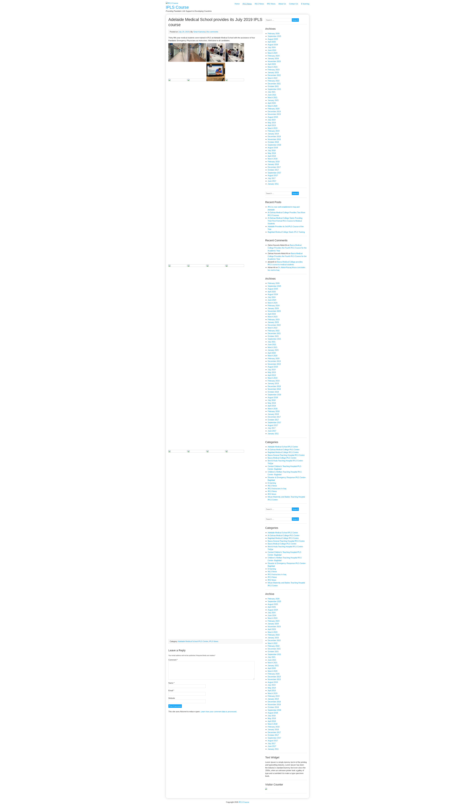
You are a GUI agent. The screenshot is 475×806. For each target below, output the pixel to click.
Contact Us (293, 4)
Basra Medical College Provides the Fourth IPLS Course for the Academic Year (287, 248)
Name (171, 683)
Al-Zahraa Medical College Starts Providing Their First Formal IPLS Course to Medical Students (285, 221)
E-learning (305, 4)
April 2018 (272, 156)
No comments (212, 32)
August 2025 (273, 39)
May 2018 (272, 153)
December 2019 (274, 111)
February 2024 (273, 56)
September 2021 (274, 89)
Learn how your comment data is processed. (219, 711)
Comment (173, 660)
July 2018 (271, 150)
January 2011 (273, 184)
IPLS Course (177, 7)
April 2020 (272, 103)
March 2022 (272, 78)
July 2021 (271, 92)
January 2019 (273, 134)
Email (171, 690)
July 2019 (271, 120)
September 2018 (274, 145)
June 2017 (272, 181)
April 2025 (272, 42)
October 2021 (273, 86)
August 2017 (273, 175)
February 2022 (273, 81)
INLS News (259, 4)
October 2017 (273, 170)
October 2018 (273, 142)
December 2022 (274, 75)
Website (171, 698)
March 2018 (272, 159)
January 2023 (273, 72)
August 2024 (273, 45)
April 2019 (272, 125)
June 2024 (272, 50)
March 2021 (272, 97)
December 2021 (274, 84)
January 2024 (273, 58)
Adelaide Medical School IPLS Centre (193, 641)
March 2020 (272, 106)
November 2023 (274, 61)
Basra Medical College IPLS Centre (282, 458)
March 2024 (272, 53)
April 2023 (272, 64)
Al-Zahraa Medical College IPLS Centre (283, 449)
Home (237, 4)
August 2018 (273, 148)
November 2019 (274, 114)
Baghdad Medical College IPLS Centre (283, 452)
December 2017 (274, 167)
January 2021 (273, 100)
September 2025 (274, 36)
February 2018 (273, 162)
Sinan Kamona (199, 32)
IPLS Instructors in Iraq (277, 488)
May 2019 (272, 123)
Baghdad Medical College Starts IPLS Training (286, 232)
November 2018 (274, 139)
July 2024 (271, 47)
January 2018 (273, 164)
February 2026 (273, 33)
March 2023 (272, 67)
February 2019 (273, 131)
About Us (282, 4)
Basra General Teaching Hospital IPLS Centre (286, 455)
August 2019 (273, 117)
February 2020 (273, 109)
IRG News (271, 4)
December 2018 (274, 136)
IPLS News (247, 4)
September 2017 (274, 173)
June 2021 (272, 95)
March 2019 (272, 128)
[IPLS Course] (172, 3)
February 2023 (273, 70)
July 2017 (271, 178)
